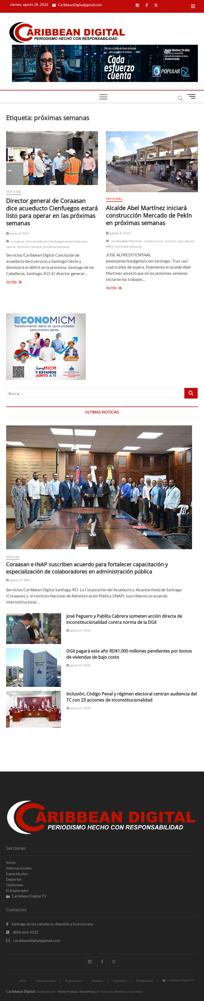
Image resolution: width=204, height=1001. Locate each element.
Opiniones (14, 885)
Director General (29, 247)
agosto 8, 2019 (120, 233)
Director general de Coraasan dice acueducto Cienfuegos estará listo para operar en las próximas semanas (52, 211)
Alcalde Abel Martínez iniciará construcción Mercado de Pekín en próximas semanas (149, 215)
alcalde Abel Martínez (126, 241)
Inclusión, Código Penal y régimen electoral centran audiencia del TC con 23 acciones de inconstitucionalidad (131, 697)
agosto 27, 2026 (19, 580)
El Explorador (17, 890)
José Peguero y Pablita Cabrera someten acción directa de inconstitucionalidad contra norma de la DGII (124, 619)
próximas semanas (56, 247)
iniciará (170, 241)
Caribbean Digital (20, 991)
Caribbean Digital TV (29, 896)
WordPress (87, 992)
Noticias (13, 192)
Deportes (14, 879)
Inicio (10, 862)
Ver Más (18, 282)
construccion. (154, 241)
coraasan (17, 241)
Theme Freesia (67, 992)
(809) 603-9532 (25, 932)
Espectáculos (17, 873)
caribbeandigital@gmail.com (36, 940)
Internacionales (19, 868)
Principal (114, 199)
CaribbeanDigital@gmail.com (79, 5)
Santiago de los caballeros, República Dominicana (52, 924)
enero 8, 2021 (19, 233)
